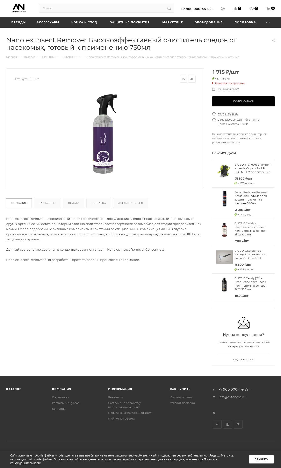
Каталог (13, 389)
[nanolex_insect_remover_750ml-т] (105, 134)
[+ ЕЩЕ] (268, 22)
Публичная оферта (121, 418)
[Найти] (169, 8)
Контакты (58, 408)
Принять (261, 459)
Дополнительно (130, 203)
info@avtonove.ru (232, 397)
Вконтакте (217, 424)
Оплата (73, 203)
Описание (19, 203)
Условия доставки (182, 403)
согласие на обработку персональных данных (136, 459)
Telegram (238, 424)
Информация (120, 389)
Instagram (227, 424)
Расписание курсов (65, 403)
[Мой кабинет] (223, 9)
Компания (61, 389)
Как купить (47, 203)
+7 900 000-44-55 (196, 9)
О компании (60, 397)
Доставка (99, 203)
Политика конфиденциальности (130, 412)
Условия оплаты (181, 397)
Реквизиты (115, 397)
